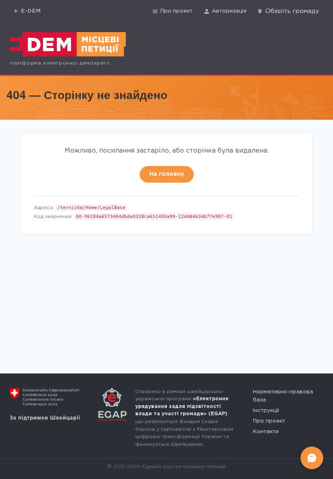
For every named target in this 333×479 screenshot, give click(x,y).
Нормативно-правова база (283, 396)
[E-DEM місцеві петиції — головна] (68, 44)
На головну (166, 174)
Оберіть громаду (292, 11)
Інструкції (266, 410)
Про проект (176, 11)
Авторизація (229, 11)
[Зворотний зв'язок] (312, 458)
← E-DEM (27, 11)
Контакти (266, 431)
